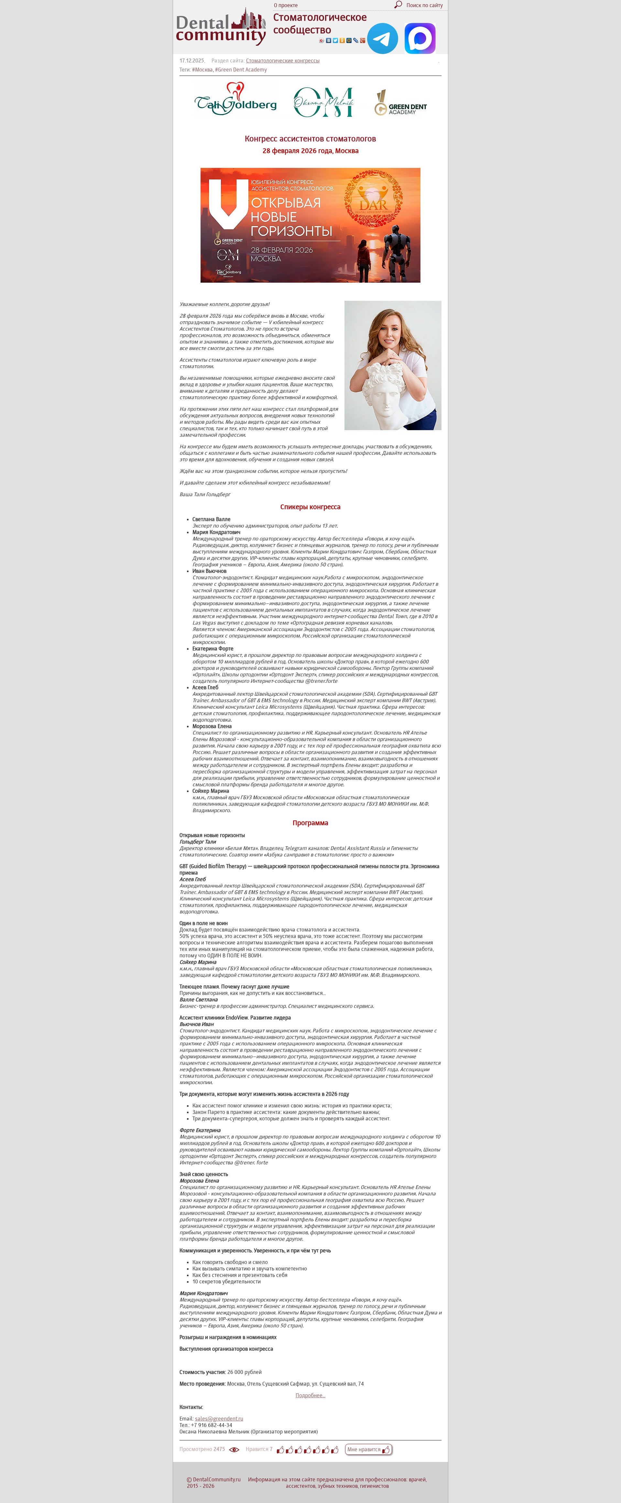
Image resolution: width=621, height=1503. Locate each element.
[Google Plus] (362, 40)
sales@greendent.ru (219, 1418)
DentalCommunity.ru (217, 1479)
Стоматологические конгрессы (283, 60)
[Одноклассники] (342, 40)
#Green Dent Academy (241, 69)
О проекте (286, 5)
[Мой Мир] (349, 40)
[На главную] (221, 44)
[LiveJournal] (356, 40)
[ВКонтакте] (328, 40)
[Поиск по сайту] (399, 6)
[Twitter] (335, 40)
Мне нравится (364, 1449)
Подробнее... (310, 1395)
